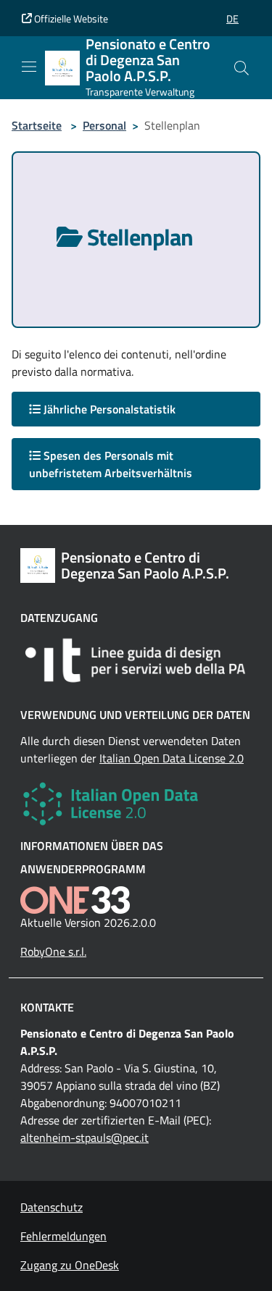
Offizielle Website (70, 18)
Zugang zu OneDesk (69, 1265)
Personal (104, 125)
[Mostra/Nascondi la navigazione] (29, 66)
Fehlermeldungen (63, 1236)
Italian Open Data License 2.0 (171, 758)
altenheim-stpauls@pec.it (84, 1137)
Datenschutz (51, 1207)
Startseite (37, 125)
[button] (232, 18)
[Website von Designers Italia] (136, 660)
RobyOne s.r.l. (53, 951)
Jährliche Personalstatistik (108, 409)
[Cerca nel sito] (241, 68)
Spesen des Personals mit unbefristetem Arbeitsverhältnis (110, 464)
